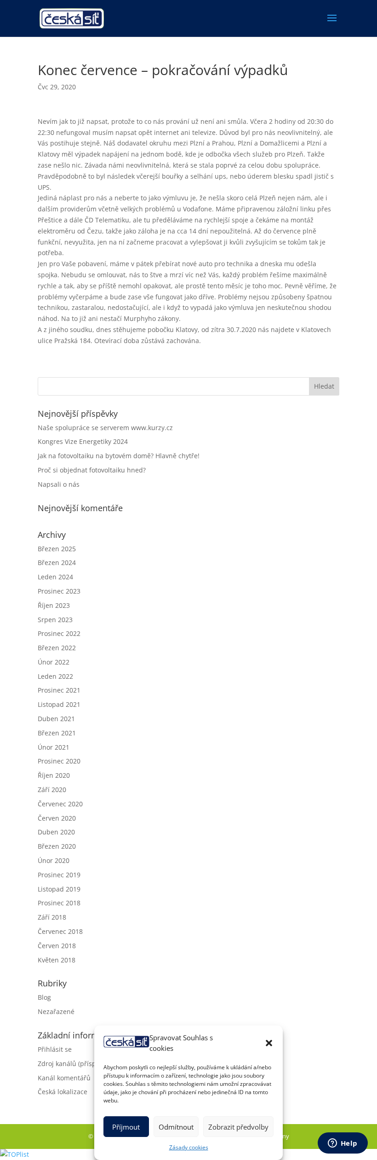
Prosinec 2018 (59, 902)
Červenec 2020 (60, 803)
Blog (44, 997)
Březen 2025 (57, 548)
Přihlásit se (55, 1049)
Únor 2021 (53, 747)
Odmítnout (176, 1126)
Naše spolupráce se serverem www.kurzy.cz (105, 427)
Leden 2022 (55, 676)
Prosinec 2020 (59, 761)
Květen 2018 (56, 960)
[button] (269, 1043)
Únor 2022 (53, 662)
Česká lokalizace (62, 1091)
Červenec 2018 (60, 931)
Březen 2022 (57, 647)
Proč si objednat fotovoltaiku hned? (92, 470)
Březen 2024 (57, 562)
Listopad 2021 (59, 704)
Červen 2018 (57, 945)
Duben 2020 (56, 832)
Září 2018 (52, 917)
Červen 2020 (57, 818)
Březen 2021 (57, 733)
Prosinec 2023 (59, 591)
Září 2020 (52, 789)
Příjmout (126, 1126)
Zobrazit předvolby (238, 1126)
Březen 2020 (57, 846)
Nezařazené (56, 1011)
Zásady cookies (188, 1147)
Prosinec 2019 (59, 874)
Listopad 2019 (59, 889)
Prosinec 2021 (59, 690)
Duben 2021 (56, 718)
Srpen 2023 (55, 619)
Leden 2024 (55, 576)
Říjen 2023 (54, 605)
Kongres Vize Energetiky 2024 (83, 441)
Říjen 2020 (54, 775)
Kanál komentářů (64, 1077)
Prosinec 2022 (59, 633)
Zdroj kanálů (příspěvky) (74, 1063)
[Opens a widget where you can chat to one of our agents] (342, 1143)
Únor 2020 (53, 860)
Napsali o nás (59, 484)
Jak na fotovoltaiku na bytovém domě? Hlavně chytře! (119, 455)
